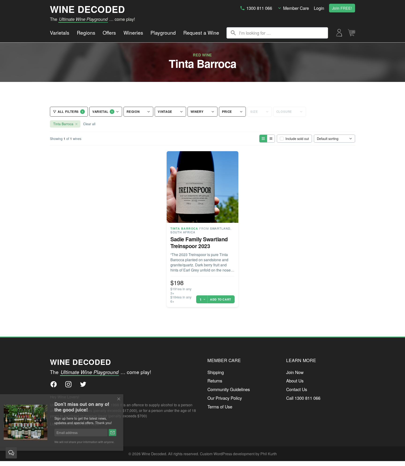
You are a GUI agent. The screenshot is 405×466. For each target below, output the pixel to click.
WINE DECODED (87, 9)
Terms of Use (219, 407)
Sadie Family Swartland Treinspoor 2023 (199, 242)
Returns (214, 381)
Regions (86, 32)
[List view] (271, 138)
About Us (295, 381)
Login (319, 8)
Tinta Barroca (184, 228)
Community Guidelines (228, 389)
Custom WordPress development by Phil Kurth (238, 453)
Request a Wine (201, 32)
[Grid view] (263, 138)
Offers (109, 32)
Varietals (59, 32)
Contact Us (296, 389)
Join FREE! (342, 8)
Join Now (295, 372)
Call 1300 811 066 (303, 398)
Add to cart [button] (220, 299)
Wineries (133, 32)
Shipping (215, 372)
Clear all (89, 123)
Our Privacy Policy (224, 398)
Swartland (220, 228)
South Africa (182, 232)
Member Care (296, 8)
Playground (163, 32)
